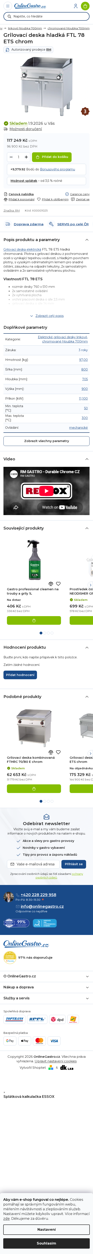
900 (85, 389)
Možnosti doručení (26, 129)
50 (86, 408)
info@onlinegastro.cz (42, 906)
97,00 (83, 360)
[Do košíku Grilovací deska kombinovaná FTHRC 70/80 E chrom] (34, 788)
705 (85, 379)
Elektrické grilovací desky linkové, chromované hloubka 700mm (63, 339)
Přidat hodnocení (20, 675)
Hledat (9, 16)
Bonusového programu (57, 169)
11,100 (83, 398)
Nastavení (46, 1230)
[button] (90, 585)
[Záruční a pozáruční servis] (85, 111)
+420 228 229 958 (38, 895)
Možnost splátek (24, 181)
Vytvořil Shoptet (33, 1068)
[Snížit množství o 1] (11, 157)
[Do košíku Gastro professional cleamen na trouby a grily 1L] (34, 620)
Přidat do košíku (55, 157)
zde (6, 1219)
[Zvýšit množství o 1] (26, 157)
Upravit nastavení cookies (56, 1061)
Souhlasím (46, 1243)
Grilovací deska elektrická (22, 249)
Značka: (11, 210)
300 (85, 418)
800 (84, 369)
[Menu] (7, 6)
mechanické (78, 428)
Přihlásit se (74, 864)
